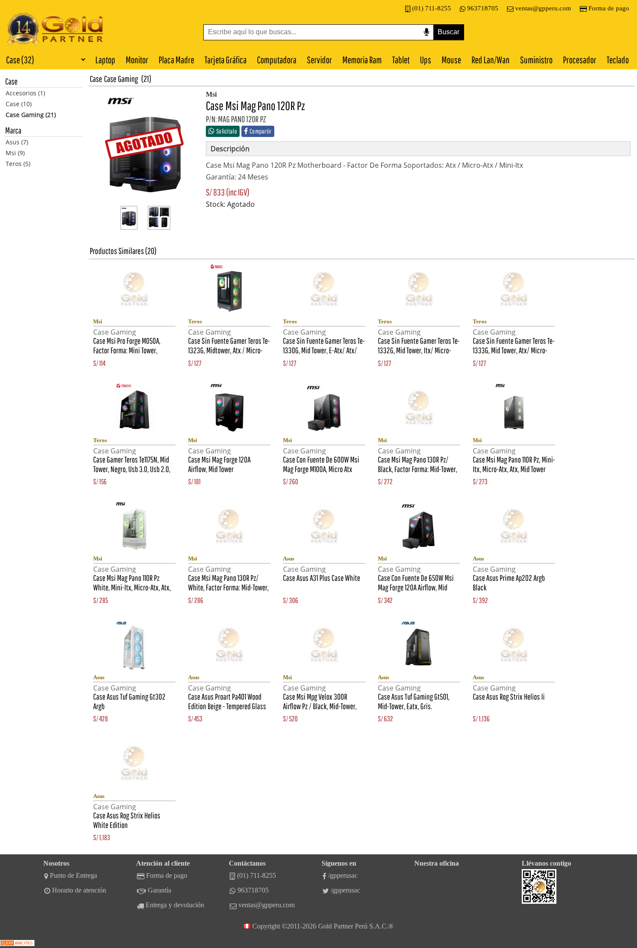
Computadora (276, 59)
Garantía (159, 890)
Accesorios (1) (25, 93)
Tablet (401, 59)
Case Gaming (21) (31, 115)
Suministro (536, 59)
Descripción (230, 148)
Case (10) (19, 104)
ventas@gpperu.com (543, 8)
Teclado (618, 59)
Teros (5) (18, 164)
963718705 (482, 8)
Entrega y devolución (175, 905)
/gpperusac (343, 875)
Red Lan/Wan (490, 59)
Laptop (105, 59)
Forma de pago (608, 8)
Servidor (319, 59)
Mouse (451, 59)
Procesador (579, 59)
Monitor (137, 59)
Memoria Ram (362, 59)
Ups (425, 59)
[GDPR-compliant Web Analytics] (17, 944)
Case (96, 79)
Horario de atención (79, 890)
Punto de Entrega (73, 875)
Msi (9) (15, 153)
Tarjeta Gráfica (226, 59)
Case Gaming (121, 79)
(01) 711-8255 (431, 8)
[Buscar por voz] (426, 32)
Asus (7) (17, 142)
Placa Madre (176, 59)
